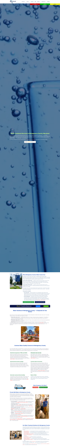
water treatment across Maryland (31, 139)
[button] (30, 142)
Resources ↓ (44, 1)
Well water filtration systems (28, 439)
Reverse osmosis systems (28, 434)
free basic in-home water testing (22, 416)
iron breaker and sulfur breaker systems (22, 402)
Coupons (32, 1)
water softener (41, 322)
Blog (35, 1)
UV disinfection (26, 436)
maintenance (34, 441)
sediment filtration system (19, 413)
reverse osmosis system (41, 370)
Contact (48, 1)
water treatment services (33, 443)
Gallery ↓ (38, 1)
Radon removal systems (27, 437)
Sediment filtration (27, 438)
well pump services (20, 419)
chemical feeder (23, 408)
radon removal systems (18, 411)
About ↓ (28, 1)
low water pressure (19, 418)
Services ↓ (23, 1)
